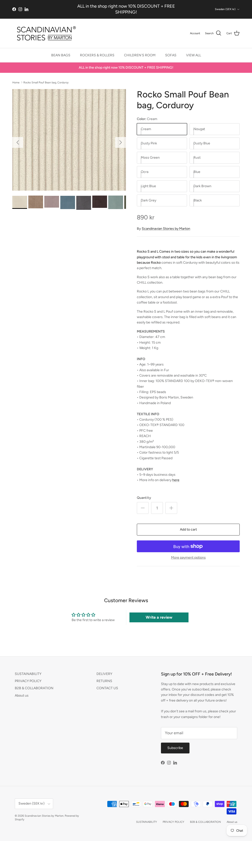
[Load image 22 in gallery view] (69, 140)
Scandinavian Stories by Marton (166, 229)
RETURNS (104, 681)
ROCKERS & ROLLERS (97, 55)
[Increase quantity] (171, 508)
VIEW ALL (193, 55)
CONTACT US (107, 688)
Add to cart (188, 529)
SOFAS (170, 55)
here (175, 480)
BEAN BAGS (60, 55)
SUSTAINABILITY (28, 674)
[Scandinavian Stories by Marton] (45, 33)
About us (22, 695)
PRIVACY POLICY (28, 681)
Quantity (144, 498)
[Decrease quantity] (143, 508)
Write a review (159, 617)
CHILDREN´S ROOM (140, 55)
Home (15, 82)
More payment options (188, 558)
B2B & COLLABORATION (34, 688)
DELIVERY (104, 674)
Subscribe (175, 748)
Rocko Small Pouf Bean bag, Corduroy (46, 82)
